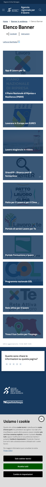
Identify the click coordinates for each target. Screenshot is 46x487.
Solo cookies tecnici (23, 458)
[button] (40, 10)
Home (5, 21)
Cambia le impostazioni (23, 474)
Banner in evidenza (19, 21)
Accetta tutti (23, 466)
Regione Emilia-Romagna (11, 2)
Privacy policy (8, 450)
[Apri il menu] (3, 9)
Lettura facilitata (10, 41)
